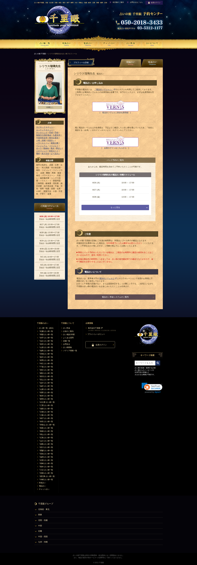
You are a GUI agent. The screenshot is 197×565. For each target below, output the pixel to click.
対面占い (42, 483)
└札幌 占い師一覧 (46, 331)
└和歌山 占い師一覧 (47, 425)
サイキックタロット (44, 127)
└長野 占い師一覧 (46, 392)
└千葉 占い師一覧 (46, 367)
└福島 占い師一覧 (46, 351)
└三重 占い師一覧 (46, 405)
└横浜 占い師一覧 (46, 373)
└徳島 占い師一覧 (46, 444)
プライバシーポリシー (96, 334)
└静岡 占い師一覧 (46, 399)
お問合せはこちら (136, 2)
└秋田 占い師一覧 (46, 344)
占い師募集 (67, 347)
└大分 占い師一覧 (46, 470)
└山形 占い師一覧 (46, 347)
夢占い (59, 148)
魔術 (38, 153)
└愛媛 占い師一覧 (46, 451)
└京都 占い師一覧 (46, 412)
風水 (52, 148)
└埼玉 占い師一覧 (46, 363)
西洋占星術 (53, 138)
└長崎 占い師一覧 (46, 463)
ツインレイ (53, 146)
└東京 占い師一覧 (46, 370)
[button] (152, 387)
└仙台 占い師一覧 (46, 341)
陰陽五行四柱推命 (43, 135)
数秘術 (46, 148)
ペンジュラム (41, 146)
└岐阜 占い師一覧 (46, 396)
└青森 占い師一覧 (46, 334)
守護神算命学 (41, 138)
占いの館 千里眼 (40, 54)
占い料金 (66, 328)
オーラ (39, 148)
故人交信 (45, 153)
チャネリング (41, 132)
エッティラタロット (44, 130)
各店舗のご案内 (118, 2)
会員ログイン (155, 2)
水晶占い (51, 140)
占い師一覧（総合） (47, 328)
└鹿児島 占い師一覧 (47, 476)
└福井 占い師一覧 (46, 386)
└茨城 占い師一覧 (46, 354)
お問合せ (66, 344)
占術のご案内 (68, 331)
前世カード (53, 151)
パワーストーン (42, 143)
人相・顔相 (41, 140)
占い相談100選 (69, 334)
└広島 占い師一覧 (46, 438)
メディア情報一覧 (70, 351)
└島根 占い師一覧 (46, 431)
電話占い (42, 486)
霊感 (51, 132)
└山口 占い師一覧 (46, 441)
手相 (56, 132)
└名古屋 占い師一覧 (47, 402)
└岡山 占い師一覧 (46, 434)
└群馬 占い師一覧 (46, 360)
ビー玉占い (55, 153)
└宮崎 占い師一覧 (46, 473)
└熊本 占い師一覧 (46, 467)
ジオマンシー (41, 151)
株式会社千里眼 (94, 328)
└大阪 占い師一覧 (46, 415)
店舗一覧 (66, 341)
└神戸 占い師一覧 (46, 418)
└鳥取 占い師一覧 (46, 428)
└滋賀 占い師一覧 (46, 409)
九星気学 (56, 135)
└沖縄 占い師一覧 (46, 480)
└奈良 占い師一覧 (46, 421)
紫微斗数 (54, 143)
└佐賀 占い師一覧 (46, 460)
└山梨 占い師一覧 (46, 389)
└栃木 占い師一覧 (46, 357)
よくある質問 (68, 338)
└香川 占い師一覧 (46, 447)
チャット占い (44, 489)
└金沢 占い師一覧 (46, 383)
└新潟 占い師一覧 (46, 376)
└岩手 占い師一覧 (46, 338)
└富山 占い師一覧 (46, 380)
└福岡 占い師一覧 (46, 457)
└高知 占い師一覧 (46, 454)
